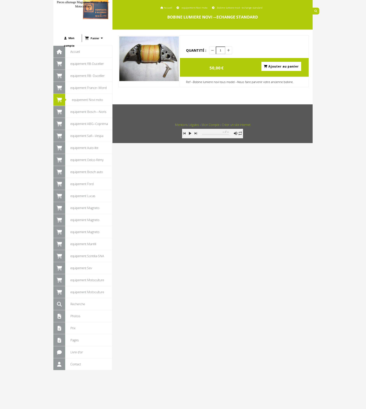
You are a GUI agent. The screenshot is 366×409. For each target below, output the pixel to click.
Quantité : (196, 50)
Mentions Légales (187, 125)
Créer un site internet (236, 125)
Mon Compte (210, 125)
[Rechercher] (316, 11)
